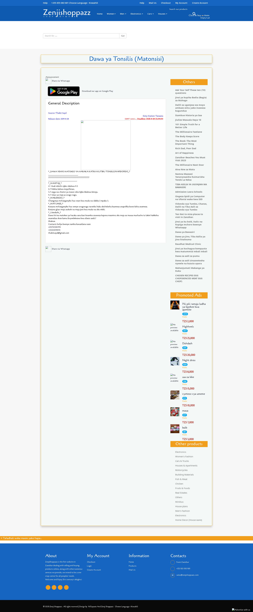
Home (99, 13)
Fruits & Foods (182, 488)
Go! (123, 35)
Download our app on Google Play (97, 91)
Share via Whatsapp (60, 80)
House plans (181, 506)
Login (89, 566)
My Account (181, 2)
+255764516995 (54, 227)
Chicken (179, 483)
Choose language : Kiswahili (83, 2)
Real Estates (181, 492)
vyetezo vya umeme (193, 393)
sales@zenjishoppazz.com (187, 575)
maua (185, 410)
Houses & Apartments (186, 465)
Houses (162, 13)
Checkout (166, 2)
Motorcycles (181, 470)
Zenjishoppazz (67, 12)
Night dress (188, 360)
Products (132, 566)
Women (110, 13)
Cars (149, 13)
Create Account (200, 2)
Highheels (188, 326)
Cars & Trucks (182, 460)
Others (178, 497)
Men (122, 13)
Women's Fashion (184, 456)
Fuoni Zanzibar (182, 562)
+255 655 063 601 (183, 568)
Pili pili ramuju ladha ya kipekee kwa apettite (194, 307)
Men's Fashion (182, 510)
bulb (184, 427)
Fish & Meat (181, 479)
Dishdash (187, 343)
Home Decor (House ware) (188, 519)
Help (142, 2)
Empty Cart (205, 18)
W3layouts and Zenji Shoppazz (100, 606)
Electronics (136, 13)
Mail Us (152, 2)
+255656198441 (54, 230)
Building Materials (184, 474)
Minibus (179, 501)
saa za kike (188, 377)
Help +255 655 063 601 (56, 2)
